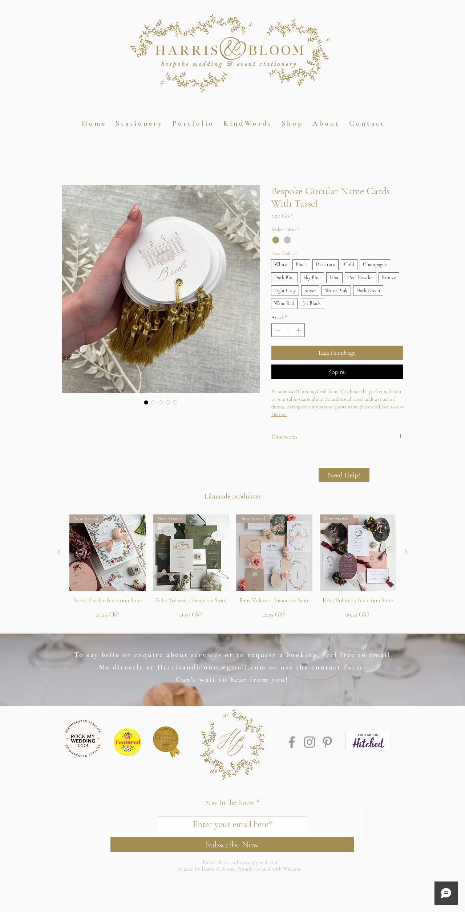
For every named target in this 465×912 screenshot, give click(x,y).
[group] (232, 570)
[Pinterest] (327, 742)
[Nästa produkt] (406, 552)
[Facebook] (291, 742)
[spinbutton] (288, 330)
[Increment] (299, 330)
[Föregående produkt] (58, 552)
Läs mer (279, 414)
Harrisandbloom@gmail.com (211, 667)
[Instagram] (309, 742)
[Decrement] (277, 330)
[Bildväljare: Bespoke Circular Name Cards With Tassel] (146, 402)
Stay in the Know (230, 802)
